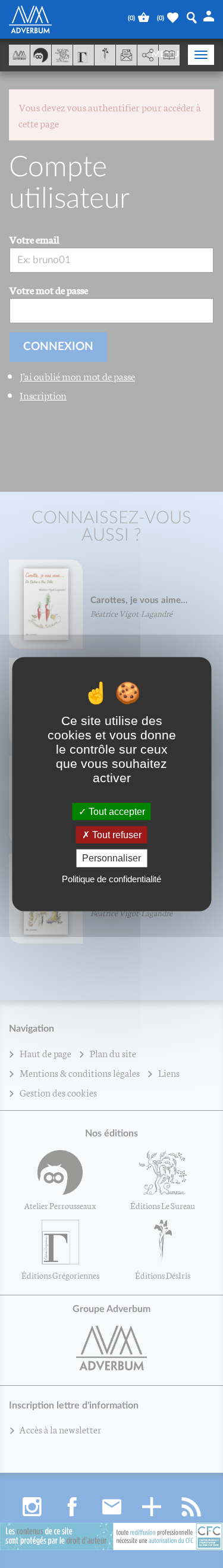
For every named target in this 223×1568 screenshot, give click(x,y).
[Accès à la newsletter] (126, 55)
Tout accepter (115, 812)
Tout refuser (116, 835)
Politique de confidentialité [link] (111, 878)
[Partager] (147, 55)
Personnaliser (111, 858)
